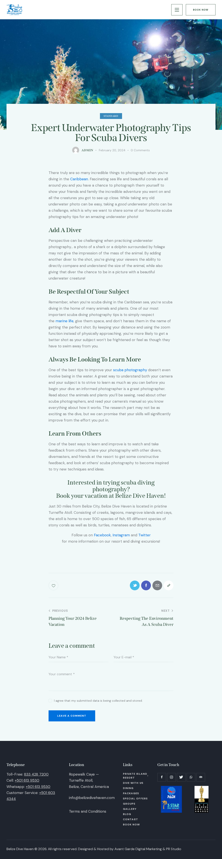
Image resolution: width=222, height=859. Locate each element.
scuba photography (130, 370)
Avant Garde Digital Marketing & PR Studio (147, 849)
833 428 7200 (36, 774)
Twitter (144, 535)
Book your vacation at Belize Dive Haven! (111, 496)
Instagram (121, 535)
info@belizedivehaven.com (92, 797)
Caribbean (79, 179)
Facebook (102, 535)
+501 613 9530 (27, 780)
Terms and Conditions (87, 811)
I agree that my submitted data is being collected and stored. (98, 701)
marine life (64, 321)
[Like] (54, 585)
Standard (111, 116)
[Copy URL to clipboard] (168, 585)
